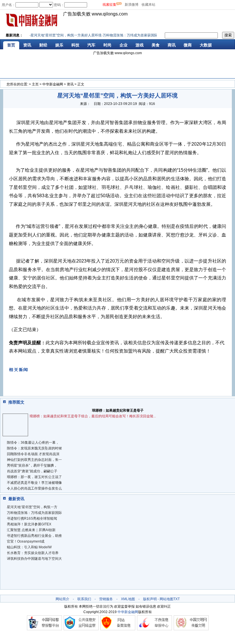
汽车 (91, 45)
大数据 (206, 45)
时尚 (107, 45)
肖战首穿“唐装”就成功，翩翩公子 (32, 471)
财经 (43, 45)
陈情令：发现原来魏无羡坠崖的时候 (34, 448)
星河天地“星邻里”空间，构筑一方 (32, 507)
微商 (188, 45)
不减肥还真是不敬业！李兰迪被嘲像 (34, 483)
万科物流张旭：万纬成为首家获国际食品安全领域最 (138, 35)
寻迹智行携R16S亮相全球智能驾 (32, 518)
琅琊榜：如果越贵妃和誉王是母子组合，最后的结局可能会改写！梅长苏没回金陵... (93, 416)
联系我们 (84, 599)
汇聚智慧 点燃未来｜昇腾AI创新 (31, 530)
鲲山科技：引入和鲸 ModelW (29, 547)
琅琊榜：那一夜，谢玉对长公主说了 (34, 477)
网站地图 (166, 599)
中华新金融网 (52, 84)
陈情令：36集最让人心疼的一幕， (33, 443)
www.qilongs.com (110, 13)
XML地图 (128, 599)
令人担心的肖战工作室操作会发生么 (34, 488)
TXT (176, 599)
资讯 (27, 45)
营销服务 (106, 599)
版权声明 (150, 599)
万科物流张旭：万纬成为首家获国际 (34, 513)
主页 (35, 84)
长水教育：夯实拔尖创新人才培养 (32, 553)
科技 (75, 45)
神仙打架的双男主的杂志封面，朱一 (34, 460)
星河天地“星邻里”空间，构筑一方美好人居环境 (62, 35)
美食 (156, 45)
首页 (11, 45)
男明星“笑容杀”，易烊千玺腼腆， (32, 465)
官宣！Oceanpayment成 (25, 541)
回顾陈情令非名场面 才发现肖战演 (33, 454)
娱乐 (59, 45)
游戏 (140, 45)
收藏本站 (148, 5)
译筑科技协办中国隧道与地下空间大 (34, 559)
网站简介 (62, 599)
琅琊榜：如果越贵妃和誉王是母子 (118, 410)
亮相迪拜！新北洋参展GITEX (29, 524)
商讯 (172, 45)
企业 (124, 45)
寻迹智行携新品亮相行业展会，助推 (34, 536)
